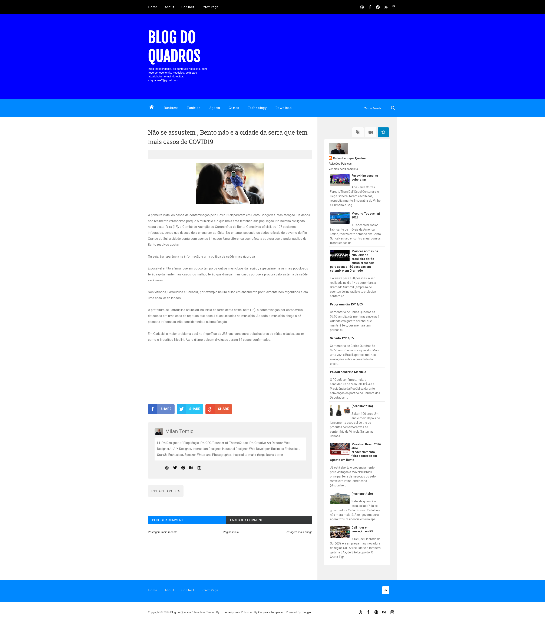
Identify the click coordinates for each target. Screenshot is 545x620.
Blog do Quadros (174, 47)
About (169, 7)
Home (152, 7)
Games (234, 107)
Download (283, 107)
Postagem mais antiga (298, 532)
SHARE (166, 409)
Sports (214, 107)
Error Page (209, 7)
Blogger (306, 612)
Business (171, 107)
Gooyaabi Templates (271, 612)
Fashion (194, 107)
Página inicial (231, 532)
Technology (257, 107)
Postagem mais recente (162, 532)
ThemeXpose (230, 612)
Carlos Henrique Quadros (349, 158)
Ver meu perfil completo (343, 169)
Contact (187, 7)
